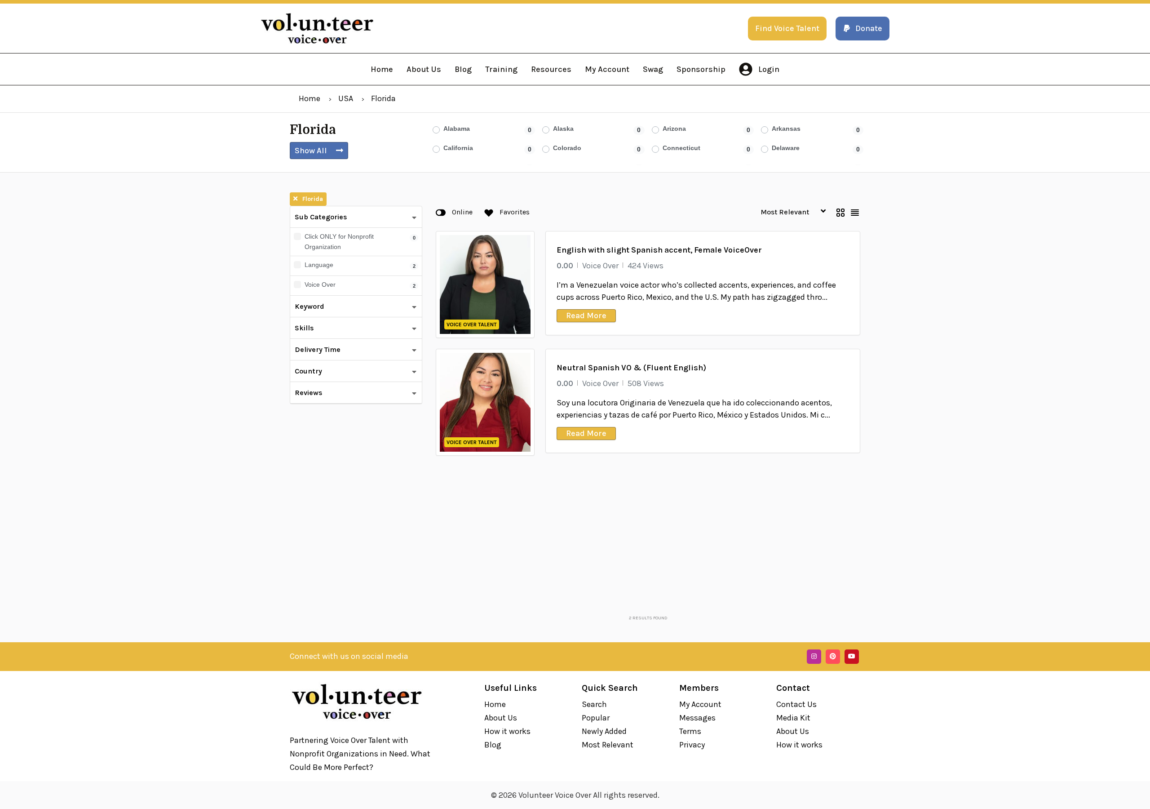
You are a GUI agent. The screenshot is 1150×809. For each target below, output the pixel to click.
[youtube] (852, 656)
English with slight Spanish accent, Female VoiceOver (659, 250)
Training (501, 69)
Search (594, 704)
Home (382, 69)
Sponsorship (701, 69)
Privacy (692, 745)
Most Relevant (607, 745)
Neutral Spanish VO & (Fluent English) (631, 368)
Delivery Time (318, 349)
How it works (507, 731)
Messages (697, 718)
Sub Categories (321, 217)
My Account (607, 69)
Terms (690, 731)
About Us (424, 69)
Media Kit (793, 718)
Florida (383, 98)
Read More (586, 315)
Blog (463, 69)
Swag (653, 69)
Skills (304, 328)
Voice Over (600, 266)
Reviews (309, 392)
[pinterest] (833, 656)
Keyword (309, 306)
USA (345, 98)
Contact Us (796, 704)
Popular (596, 718)
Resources (551, 69)
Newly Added (604, 731)
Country (308, 371)
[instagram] (814, 656)
